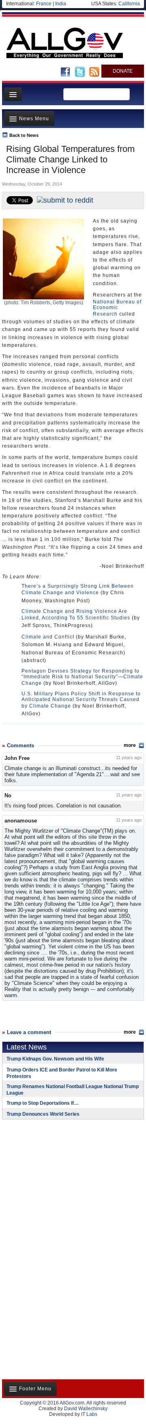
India (60, 3)
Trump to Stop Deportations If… (42, 1103)
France (44, 3)
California (129, 3)
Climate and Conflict (47, 637)
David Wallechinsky (85, 1408)
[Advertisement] (52, 1178)
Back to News (24, 135)
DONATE (123, 71)
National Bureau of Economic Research (117, 308)
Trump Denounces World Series (42, 1114)
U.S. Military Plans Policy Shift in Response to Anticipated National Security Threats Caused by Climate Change (81, 700)
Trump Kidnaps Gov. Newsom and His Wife (55, 1059)
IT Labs (89, 1414)
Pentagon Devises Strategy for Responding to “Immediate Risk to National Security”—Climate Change (82, 677)
